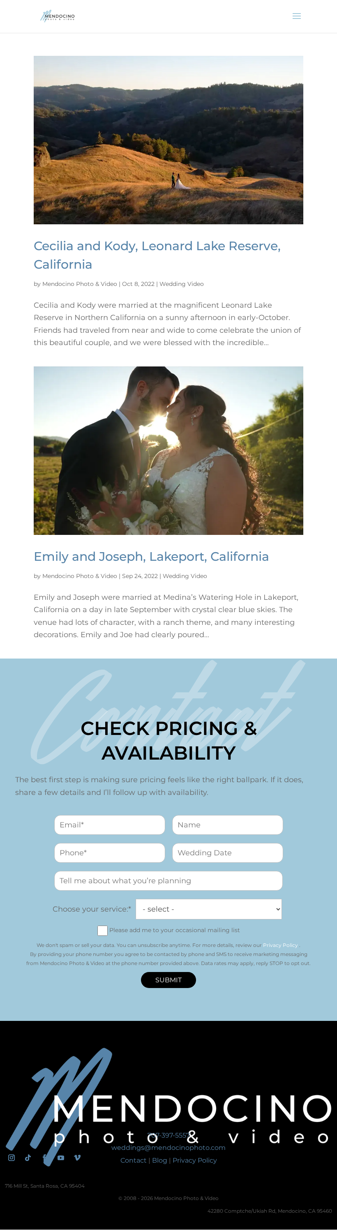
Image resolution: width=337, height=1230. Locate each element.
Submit (168, 980)
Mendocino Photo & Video (79, 284)
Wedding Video (181, 284)
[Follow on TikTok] (28, 1157)
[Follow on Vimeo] (77, 1157)
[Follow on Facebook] (44, 1157)
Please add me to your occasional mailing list (174, 930)
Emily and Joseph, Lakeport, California (151, 556)
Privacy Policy (280, 945)
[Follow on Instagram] (11, 1157)
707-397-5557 (169, 1135)
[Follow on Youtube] (60, 1157)
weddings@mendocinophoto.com (168, 1148)
